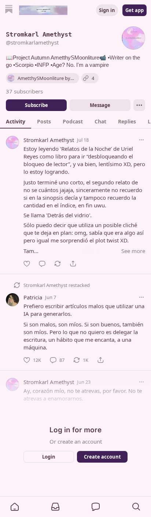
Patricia (32, 297)
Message (100, 105)
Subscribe (36, 105)
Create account (102, 456)
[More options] (141, 140)
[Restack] (57, 263)
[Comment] (42, 263)
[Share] (73, 263)
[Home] (8, 10)
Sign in (107, 10)
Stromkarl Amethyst (48, 139)
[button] (15, 507)
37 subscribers (24, 91)
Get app (134, 10)
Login (48, 456)
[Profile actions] (139, 105)
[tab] (15, 121)
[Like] (27, 263)
